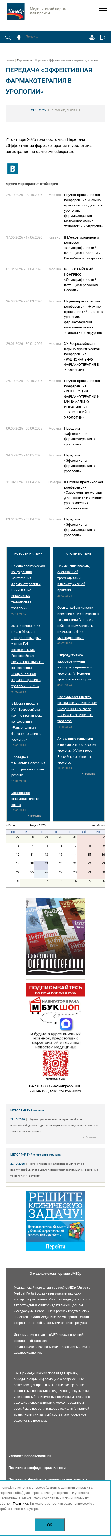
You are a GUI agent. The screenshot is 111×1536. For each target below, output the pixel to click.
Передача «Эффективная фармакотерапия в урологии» (66, 60)
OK (49, 1525)
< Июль (10, 825)
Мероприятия (24, 60)
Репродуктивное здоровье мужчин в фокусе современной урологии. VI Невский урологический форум (74, 667)
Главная (9, 60)
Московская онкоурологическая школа (26, 799)
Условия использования (30, 1456)
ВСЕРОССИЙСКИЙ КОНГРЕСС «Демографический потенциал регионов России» (81, 279)
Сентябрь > (98, 825)
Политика (20, 1503)
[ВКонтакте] (12, 168)
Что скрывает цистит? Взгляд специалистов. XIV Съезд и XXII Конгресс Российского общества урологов (77, 709)
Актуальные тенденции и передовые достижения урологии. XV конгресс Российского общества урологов (76, 751)
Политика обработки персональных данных (47, 1479)
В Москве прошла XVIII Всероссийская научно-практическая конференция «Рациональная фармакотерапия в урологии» (27, 721)
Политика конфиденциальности (37, 1468)
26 (46, 872)
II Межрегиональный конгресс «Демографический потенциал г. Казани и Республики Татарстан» (83, 247)
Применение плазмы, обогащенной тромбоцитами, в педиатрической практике (73, 578)
